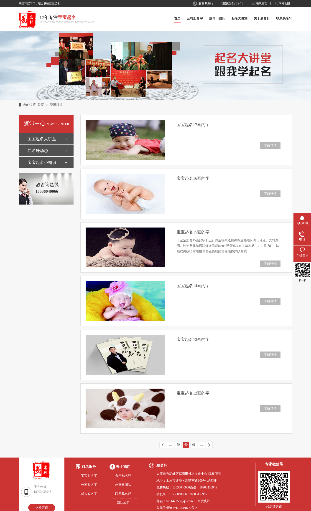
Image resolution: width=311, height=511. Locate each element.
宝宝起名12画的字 (193, 393)
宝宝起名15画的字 (193, 232)
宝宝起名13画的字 (193, 339)
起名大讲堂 (239, 18)
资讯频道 (56, 104)
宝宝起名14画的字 (193, 285)
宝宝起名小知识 (42, 162)
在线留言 (261, 3)
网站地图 (284, 3)
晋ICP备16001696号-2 (182, 508)
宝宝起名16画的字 (193, 178)
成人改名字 (89, 494)
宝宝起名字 (89, 475)
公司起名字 (195, 18)
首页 (177, 18)
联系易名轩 (284, 18)
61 (193, 444)
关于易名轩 (262, 18)
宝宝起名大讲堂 (42, 139)
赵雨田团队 (217, 18)
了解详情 (270, 145)
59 (178, 444)
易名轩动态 (38, 150)
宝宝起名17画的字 (193, 124)
